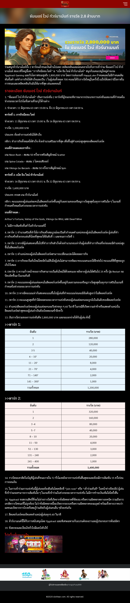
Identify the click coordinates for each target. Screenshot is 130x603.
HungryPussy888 (74, 584)
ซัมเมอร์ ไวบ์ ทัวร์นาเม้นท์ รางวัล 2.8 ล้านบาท (65, 16)
